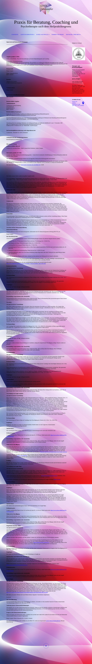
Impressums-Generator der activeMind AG (30, 164)
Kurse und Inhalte (42, 34)
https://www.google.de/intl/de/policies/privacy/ (17, 565)
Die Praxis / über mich (73, 34)
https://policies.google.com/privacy (41, 542)
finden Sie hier (56, 479)
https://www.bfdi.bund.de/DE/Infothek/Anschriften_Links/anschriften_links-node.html (26, 263)
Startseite (15, 34)
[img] (46, 7)
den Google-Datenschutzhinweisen (49, 475)
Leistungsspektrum (27, 34)
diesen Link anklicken (22, 455)
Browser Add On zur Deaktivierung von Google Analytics (53, 451)
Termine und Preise (57, 34)
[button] (46, 645)
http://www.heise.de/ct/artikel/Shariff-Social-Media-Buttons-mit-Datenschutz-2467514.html (27, 592)
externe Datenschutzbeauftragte (53, 620)
